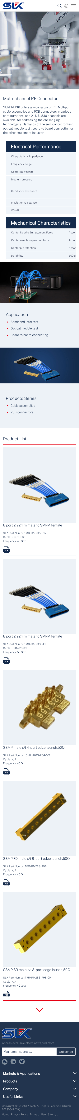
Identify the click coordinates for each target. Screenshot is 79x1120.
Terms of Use (38, 1114)
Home (5, 1114)
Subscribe (66, 1051)
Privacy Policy (19, 1114)
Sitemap (53, 1114)
